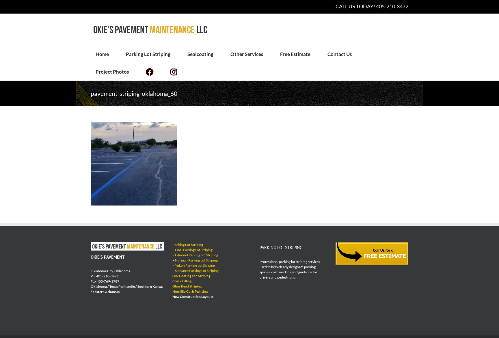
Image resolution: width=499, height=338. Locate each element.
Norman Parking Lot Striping (196, 260)
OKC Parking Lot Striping (194, 250)
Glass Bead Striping (187, 286)
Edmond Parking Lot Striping (196, 255)
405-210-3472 (392, 6)
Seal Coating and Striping (191, 276)
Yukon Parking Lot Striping (195, 265)
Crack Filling (181, 281)
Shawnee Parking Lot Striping (197, 270)
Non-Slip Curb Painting (190, 291)
